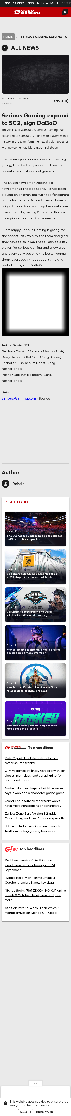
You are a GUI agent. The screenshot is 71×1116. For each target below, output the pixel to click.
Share (58, 100)
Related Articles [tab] (18, 502)
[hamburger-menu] (7, 12)
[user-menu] (65, 12)
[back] (5, 48)
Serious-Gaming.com (19, 398)
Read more (44, 1111)
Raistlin (19, 484)
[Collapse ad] (35, 1083)
